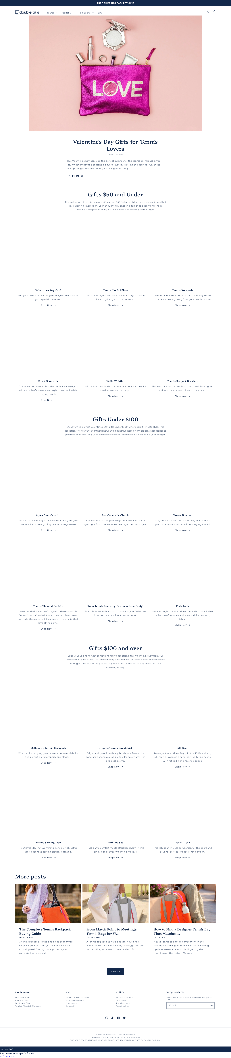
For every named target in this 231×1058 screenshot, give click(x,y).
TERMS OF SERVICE (99, 1037)
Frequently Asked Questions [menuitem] (78, 997)
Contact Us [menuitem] (71, 1006)
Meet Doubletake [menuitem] (22, 997)
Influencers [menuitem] (121, 1000)
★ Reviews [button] (7, 1049)
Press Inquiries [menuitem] (122, 1006)
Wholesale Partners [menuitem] (124, 997)
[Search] (208, 12)
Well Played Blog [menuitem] (22, 1003)
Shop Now (46, 305)
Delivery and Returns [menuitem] (75, 1000)
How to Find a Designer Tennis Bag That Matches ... (182, 931)
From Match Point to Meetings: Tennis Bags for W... (111, 931)
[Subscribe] (211, 1005)
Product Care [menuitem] (71, 1003)
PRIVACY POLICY (117, 1037)
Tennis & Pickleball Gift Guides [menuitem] (28, 1006)
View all (115, 971)
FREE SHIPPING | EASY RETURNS (115, 3)
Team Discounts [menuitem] (123, 1003)
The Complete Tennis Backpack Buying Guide (45, 931)
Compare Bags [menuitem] (21, 1000)
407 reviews (7, 1056)
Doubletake (109, 1035)
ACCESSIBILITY (133, 1037)
